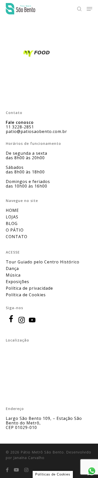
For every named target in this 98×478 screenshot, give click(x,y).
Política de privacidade (29, 288)
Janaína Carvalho (28, 457)
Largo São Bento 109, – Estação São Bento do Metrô (44, 421)
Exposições (17, 281)
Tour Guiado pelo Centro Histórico (42, 262)
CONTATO (16, 236)
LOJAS (12, 217)
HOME (12, 210)
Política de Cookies (26, 294)
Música (13, 275)
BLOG (12, 223)
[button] (89, 8)
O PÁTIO (15, 230)
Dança (12, 268)
